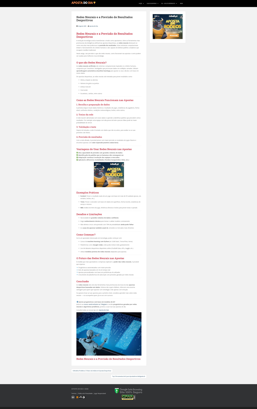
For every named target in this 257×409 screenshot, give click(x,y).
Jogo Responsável (100, 393)
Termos (73, 393)
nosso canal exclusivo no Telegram (95, 304)
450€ (181, 3)
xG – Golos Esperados (168, 3)
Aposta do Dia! (104, 310)
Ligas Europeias (152, 3)
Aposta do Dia (93, 26)
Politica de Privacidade (85, 393)
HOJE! (140, 3)
